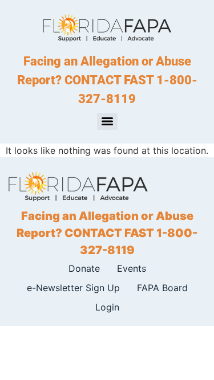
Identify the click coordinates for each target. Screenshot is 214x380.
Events (131, 268)
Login (107, 307)
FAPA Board (162, 287)
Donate (84, 268)
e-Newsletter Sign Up (73, 287)
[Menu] (107, 121)
